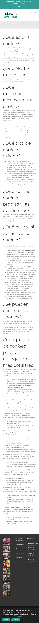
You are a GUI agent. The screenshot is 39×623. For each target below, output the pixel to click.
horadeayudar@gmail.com (19, 3)
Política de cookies (31, 555)
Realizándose (19, 545)
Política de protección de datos (31, 562)
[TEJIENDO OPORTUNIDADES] (6, 549)
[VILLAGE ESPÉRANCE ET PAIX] (6, 571)
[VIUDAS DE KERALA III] (6, 593)
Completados (19, 549)
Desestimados (19, 553)
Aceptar (6, 619)
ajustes (19, 616)
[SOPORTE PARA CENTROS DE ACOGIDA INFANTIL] (6, 541)
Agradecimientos (31, 543)
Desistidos (19, 557)
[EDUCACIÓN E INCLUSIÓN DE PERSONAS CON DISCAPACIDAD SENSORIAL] (6, 578)
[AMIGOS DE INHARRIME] (6, 585)
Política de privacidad (31, 548)
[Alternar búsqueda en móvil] (31, 12)
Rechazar (15, 619)
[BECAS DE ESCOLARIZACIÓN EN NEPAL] (6, 563)
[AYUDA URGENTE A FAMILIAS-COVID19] (6, 556)
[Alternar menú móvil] (35, 12)
